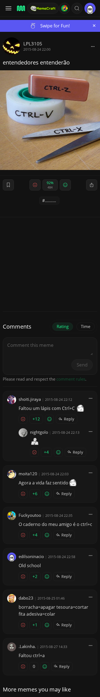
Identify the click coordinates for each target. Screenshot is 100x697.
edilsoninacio (31, 556)
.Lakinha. (27, 646)
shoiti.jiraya (30, 399)
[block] (92, 46)
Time (85, 326)
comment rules (70, 379)
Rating (63, 326)
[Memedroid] (20, 8)
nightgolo (39, 432)
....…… (50, 200)
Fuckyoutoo (30, 515)
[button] (76, 8)
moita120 (28, 473)
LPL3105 (32, 43)
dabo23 (26, 598)
